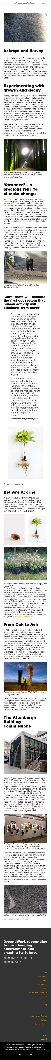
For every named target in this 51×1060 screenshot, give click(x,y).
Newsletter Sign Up (39, 1016)
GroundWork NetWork (37, 993)
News (45, 1000)
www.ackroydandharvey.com (16, 919)
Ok (20, 1054)
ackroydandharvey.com (23, 616)
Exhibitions (42, 977)
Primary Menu (5, 5)
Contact (44, 1020)
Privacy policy (41, 1049)
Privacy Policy (41, 1024)
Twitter (44, 1035)
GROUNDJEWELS (12, 962)
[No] (48, 1051)
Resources (42, 989)
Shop (45, 1004)
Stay (45, 996)
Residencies (42, 985)
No (31, 1054)
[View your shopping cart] (43, 4)
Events (44, 981)
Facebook (43, 1039)
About (44, 973)
